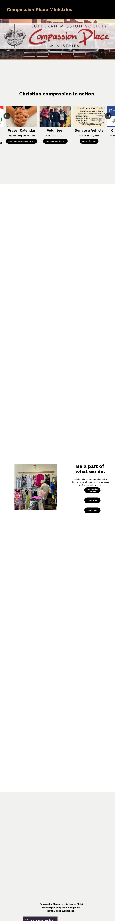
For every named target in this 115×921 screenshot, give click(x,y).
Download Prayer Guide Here (21, 141)
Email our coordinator (55, 141)
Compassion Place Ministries (39, 9)
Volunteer (92, 510)
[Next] (108, 116)
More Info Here (89, 141)
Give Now (92, 500)
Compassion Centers (92, 490)
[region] (57, 130)
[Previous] (6, 116)
